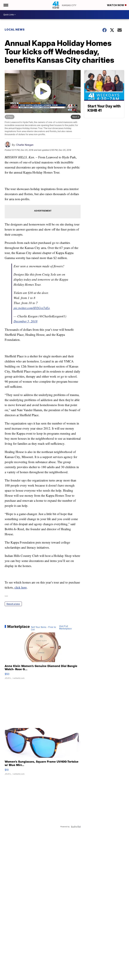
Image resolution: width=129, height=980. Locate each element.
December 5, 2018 (25, 321)
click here (20, 587)
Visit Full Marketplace (65, 627)
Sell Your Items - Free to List (43, 628)
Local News (15, 29)
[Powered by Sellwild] (76, 827)
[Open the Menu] (6, 5)
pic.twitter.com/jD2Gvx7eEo (32, 308)
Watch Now (116, 5)
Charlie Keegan (24, 144)
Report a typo (13, 604)
